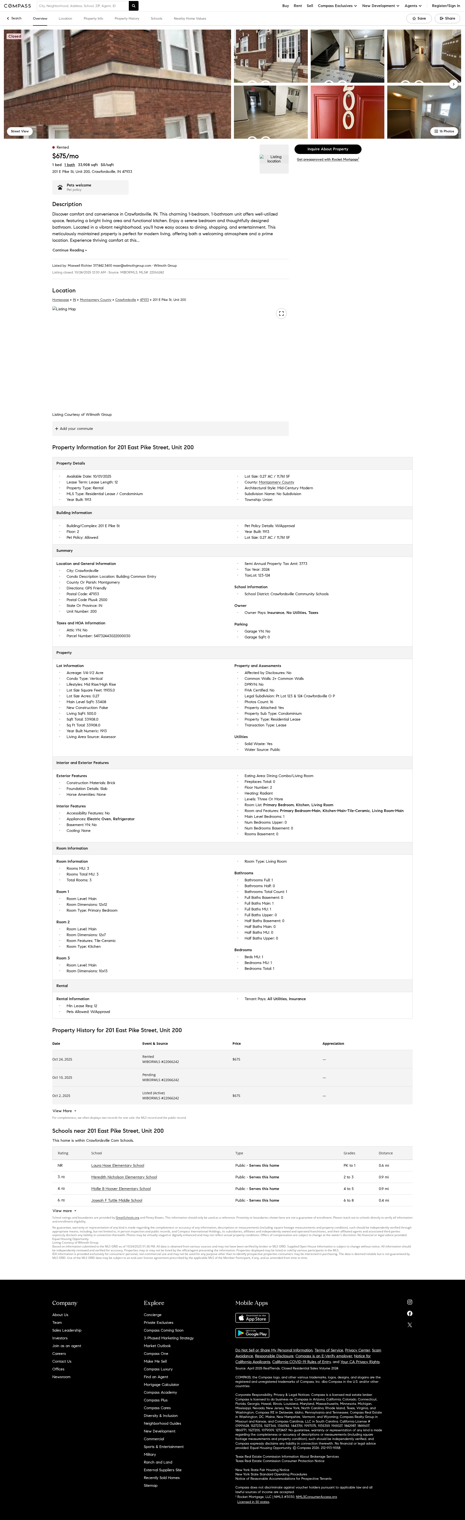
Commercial (154, 1439)
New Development (159, 1431)
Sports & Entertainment (164, 1446)
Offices (58, 1369)
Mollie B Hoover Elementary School (121, 1188)
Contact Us (61, 1361)
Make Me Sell (155, 1361)
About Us (60, 1314)
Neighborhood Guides (162, 1423)
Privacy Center (357, 1350)
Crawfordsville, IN (106, 171)
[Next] (453, 84)
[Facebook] (410, 1312)
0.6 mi (384, 1165)
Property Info (93, 18)
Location (65, 18)
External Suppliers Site (163, 1470)
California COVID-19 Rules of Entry (301, 1361)
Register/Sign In (446, 5)
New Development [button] (378, 5)
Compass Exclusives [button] (335, 5)
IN (74, 300)
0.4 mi (384, 1200)
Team (57, 1322)
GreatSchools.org (127, 1217)
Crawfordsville (125, 300)
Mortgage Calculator (161, 1384)
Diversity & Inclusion (161, 1415)
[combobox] (83, 5)
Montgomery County (95, 300)
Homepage (60, 300)
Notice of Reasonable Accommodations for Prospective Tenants (283, 1479)
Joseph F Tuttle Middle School (116, 1200)
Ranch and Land (158, 1462)
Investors (60, 1338)
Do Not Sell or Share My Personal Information (274, 1350)
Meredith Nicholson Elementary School (124, 1177)
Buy (285, 5)
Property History (127, 18)
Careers (59, 1353)
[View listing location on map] (274, 159)
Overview (40, 18)
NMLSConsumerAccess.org (316, 1497)
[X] (410, 1323)
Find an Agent (156, 1377)
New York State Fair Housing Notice (262, 1470)
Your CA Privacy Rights (360, 1361)
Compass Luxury (158, 1369)
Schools (156, 18)
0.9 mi (384, 1177)
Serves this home (264, 1165)
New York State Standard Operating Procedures (271, 1474)
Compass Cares (157, 1408)
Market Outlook (157, 1345)
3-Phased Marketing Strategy (169, 1338)
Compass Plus (156, 1400)
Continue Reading (68, 250)
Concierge (153, 1314)
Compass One (156, 1353)
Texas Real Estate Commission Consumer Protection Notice (280, 1461)
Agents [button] (411, 5)
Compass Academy (160, 1392)
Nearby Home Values (190, 18)
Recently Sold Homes (162, 1477)
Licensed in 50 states (253, 1502)
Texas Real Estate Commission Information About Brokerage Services (287, 1457)
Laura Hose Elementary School (117, 1165)
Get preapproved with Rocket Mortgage (328, 159)
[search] (134, 6)
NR (60, 1165)
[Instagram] (410, 1301)
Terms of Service (329, 1350)
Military (150, 1454)
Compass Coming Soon (164, 1330)
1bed (57, 164)
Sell (310, 5)
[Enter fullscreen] (281, 313)
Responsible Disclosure (274, 1356)
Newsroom (61, 1377)
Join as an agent (66, 1345)
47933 (127, 171)
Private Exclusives (158, 1322)
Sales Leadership (66, 1330)
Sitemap (150, 1485)
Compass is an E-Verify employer (323, 1356)
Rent (298, 5)
